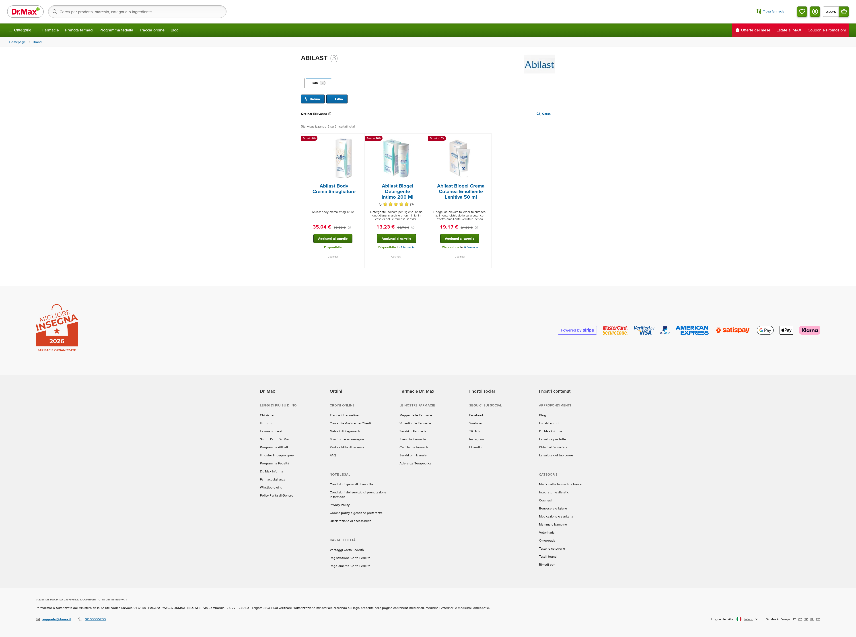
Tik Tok (474, 431)
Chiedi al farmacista (553, 447)
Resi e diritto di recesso (347, 447)
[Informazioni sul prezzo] (349, 227)
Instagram (476, 439)
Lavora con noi (271, 431)
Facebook (476, 415)
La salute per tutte (552, 439)
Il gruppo (267, 423)
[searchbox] (137, 11)
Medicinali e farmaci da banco (560, 484)
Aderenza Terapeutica (415, 463)
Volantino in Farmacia (415, 423)
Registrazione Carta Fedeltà (350, 558)
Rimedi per (547, 564)
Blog (175, 30)
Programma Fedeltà (274, 463)
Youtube (475, 423)
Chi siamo (267, 415)
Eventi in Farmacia (412, 439)
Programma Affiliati (274, 447)
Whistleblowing (271, 487)
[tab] (318, 83)
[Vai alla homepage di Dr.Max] (25, 11)
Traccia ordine (152, 30)
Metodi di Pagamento (345, 431)
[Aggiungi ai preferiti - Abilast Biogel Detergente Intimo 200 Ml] (423, 138)
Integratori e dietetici (554, 492)
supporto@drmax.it (56, 619)
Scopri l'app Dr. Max (275, 439)
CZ (800, 619)
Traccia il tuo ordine (344, 415)
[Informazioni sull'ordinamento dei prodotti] (330, 113)
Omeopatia (547, 540)
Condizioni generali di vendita (351, 484)
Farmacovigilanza (272, 479)
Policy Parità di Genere (276, 495)
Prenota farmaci (79, 30)
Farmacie (50, 30)
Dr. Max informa (550, 431)
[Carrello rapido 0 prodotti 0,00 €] (844, 11)
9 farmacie (471, 247)
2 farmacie (407, 247)
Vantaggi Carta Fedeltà (347, 550)
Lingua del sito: (722, 619)
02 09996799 (95, 619)
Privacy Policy (340, 505)
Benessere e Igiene (553, 508)
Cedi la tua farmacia (413, 447)
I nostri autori (548, 423)
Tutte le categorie (552, 548)
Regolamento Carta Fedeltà (350, 566)
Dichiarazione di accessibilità (350, 521)
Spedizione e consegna (347, 439)
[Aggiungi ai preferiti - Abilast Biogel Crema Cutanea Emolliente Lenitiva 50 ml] (486, 138)
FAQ (333, 455)
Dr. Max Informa (271, 471)
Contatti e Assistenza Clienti (350, 423)
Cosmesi (545, 500)
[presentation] (333, 158)
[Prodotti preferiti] (802, 11)
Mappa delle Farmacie (415, 415)
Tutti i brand (548, 556)
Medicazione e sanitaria (556, 516)
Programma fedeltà (116, 30)
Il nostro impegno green (277, 455)
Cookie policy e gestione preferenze (356, 513)
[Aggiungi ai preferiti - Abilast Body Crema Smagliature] (360, 138)
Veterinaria (547, 532)
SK (806, 619)
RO (818, 619)
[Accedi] (815, 11)
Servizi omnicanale (412, 455)
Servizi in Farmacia (412, 431)
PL (812, 619)
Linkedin (475, 447)
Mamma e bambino (553, 524)
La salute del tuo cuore (556, 455)
